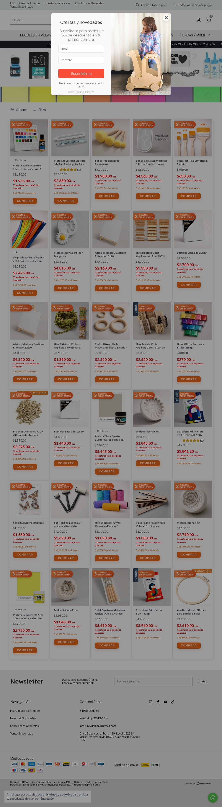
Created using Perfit (81, 92)
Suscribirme (81, 73)
